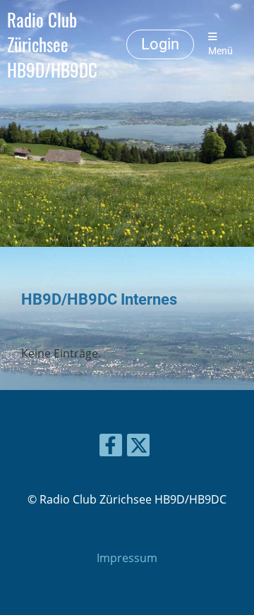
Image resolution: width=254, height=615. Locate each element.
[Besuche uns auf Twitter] (138, 447)
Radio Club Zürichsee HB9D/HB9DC (52, 44)
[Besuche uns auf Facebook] (110, 447)
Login (160, 44)
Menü (220, 51)
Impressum (127, 558)
